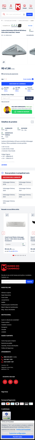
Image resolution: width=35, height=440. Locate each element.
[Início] (1, 20)
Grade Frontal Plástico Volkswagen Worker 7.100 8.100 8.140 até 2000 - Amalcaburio (15, 239)
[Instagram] (10, 382)
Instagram (4, 327)
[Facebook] (5, 382)
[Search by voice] (24, 14)
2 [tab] (15, 255)
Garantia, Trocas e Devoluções (9, 345)
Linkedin (3, 332)
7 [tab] (23, 255)
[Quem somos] (10, 267)
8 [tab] (25, 255)
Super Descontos (6, 295)
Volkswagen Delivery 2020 (9, 189)
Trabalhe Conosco (6, 324)
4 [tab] (18, 255)
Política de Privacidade (23, 429)
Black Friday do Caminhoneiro (9, 307)
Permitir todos (17, 436)
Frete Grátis (4, 297)
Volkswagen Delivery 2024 (9, 202)
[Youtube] (16, 382)
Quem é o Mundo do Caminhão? (10, 320)
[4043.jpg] (15, 224)
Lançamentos (5, 300)
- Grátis (10, 357)
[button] (3, 1)
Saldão (3, 302)
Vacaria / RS (4, 365)
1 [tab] (13, 255)
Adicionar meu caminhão (12, 177)
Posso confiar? (5, 322)
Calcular (29, 98)
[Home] (17, 7)
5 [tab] (20, 255)
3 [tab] (17, 255)
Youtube (3, 329)
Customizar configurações (17, 433)
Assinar (29, 281)
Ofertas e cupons (6, 292)
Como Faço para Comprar (8, 341)
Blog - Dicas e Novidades (8, 309)
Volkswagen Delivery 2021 (25, 189)
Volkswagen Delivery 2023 (25, 196)
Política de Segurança (7, 348)
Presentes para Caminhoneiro (9, 304)
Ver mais (30, 25)
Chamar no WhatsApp (23, 112)
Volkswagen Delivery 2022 (9, 196)
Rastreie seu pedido (6, 343)
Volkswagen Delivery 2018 (9, 183)
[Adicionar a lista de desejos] (7, 215)
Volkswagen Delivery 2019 (25, 183)
